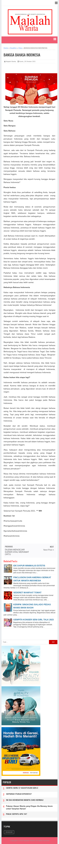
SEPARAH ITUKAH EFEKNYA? (19, 794)
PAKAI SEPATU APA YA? (16, 814)
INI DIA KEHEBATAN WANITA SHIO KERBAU (24, 800)
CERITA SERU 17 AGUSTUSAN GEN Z (22, 788)
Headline (9, 832)
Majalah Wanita (29, 841)
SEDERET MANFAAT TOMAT (27, 592)
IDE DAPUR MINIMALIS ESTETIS (29, 565)
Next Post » (48, 550)
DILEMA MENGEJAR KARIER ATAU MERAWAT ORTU (17, 551)
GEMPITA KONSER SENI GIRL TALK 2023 (33, 619)
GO (53, 642)
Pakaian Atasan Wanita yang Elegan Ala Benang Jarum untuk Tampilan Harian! (29, 807)
